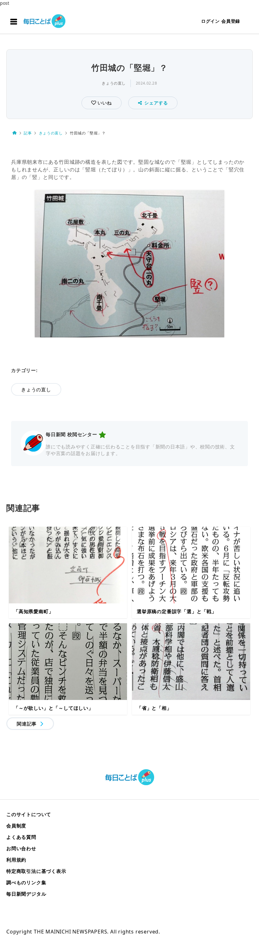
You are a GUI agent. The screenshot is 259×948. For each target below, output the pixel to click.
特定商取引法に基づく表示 (36, 871)
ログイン (210, 21)
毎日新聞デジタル (26, 894)
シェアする (156, 103)
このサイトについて (28, 814)
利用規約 (16, 859)
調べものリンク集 (26, 882)
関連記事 (27, 723)
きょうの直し (114, 83)
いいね (103, 103)
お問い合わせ (21, 848)
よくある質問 (21, 837)
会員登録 (230, 21)
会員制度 (16, 825)
